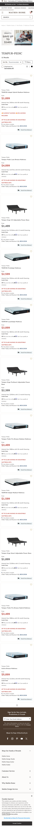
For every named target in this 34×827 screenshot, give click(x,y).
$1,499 (6, 226)
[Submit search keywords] (30, 17)
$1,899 (6, 98)
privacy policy (14, 814)
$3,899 (6, 327)
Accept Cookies (17, 823)
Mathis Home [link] (7, 8)
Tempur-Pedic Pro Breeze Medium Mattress (16, 439)
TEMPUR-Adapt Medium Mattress (13, 493)
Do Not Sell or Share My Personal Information (17, 818)
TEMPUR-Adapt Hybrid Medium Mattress (15, 92)
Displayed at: (9, 67)
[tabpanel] (17, 379)
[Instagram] (12, 738)
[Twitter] (26, 738)
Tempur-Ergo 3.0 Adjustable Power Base (15, 220)
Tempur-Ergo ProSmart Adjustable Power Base (16, 383)
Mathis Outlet (6, 765)
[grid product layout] (27, 67)
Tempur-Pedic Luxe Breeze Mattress (14, 159)
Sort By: (5, 62)
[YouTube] (22, 738)
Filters (28, 62)
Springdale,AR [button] (12, 1)
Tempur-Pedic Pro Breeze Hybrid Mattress (16, 608)
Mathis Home (6, 756)
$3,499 (6, 445)
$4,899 (6, 165)
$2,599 (6, 274)
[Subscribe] (29, 719)
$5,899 (6, 674)
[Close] (32, 796)
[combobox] (17, 17)
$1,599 (6, 498)
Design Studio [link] (20, 8)
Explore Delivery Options (24, 1)
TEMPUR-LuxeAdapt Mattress (12, 322)
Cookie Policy (5, 814)
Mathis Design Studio (8, 759)
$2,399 (6, 390)
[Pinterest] (17, 738)
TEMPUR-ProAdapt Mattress (11, 268)
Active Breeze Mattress (9, 668)
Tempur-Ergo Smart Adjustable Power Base (16, 553)
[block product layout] (31, 67)
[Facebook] (7, 738)
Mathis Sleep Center (8, 762)
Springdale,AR (9, 68)
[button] (2, 12)
